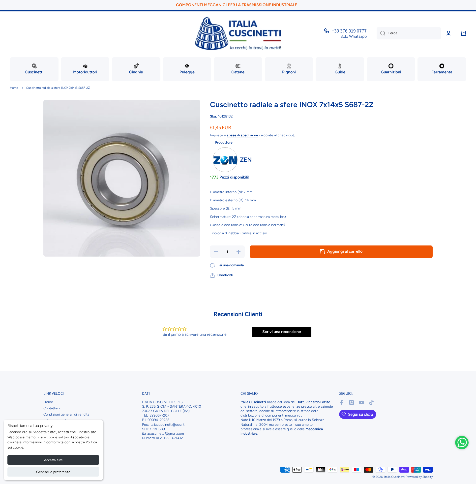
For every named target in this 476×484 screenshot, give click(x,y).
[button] (221, 275)
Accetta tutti (53, 460)
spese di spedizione (242, 135)
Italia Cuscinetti (394, 477)
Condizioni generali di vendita (66, 414)
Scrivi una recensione (281, 331)
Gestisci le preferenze (53, 472)
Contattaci (51, 408)
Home (14, 88)
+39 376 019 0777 (349, 31)
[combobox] (409, 33)
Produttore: (224, 142)
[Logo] (238, 33)
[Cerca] (381, 33)
